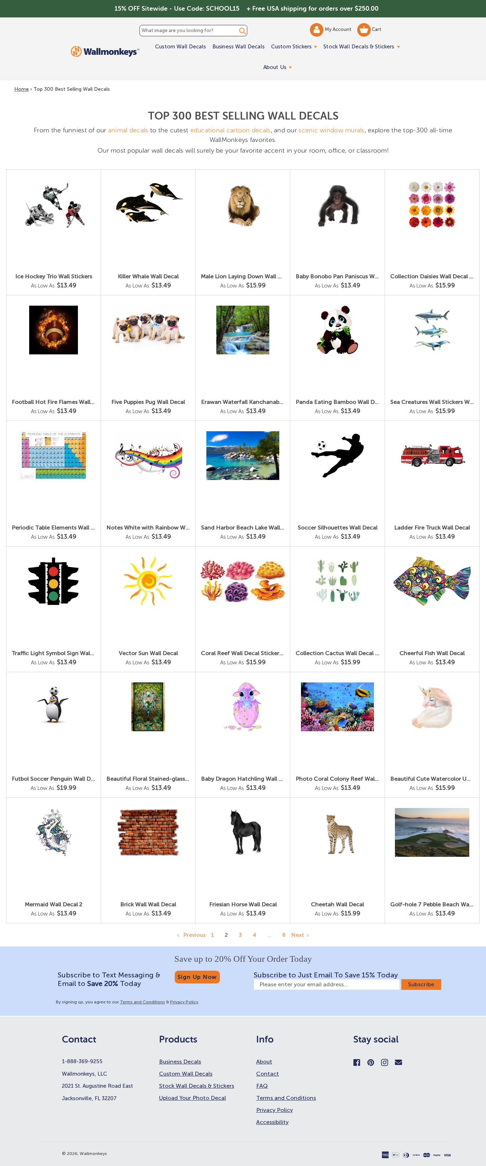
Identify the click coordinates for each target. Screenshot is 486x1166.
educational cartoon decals (230, 130)
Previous (194, 935)
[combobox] (193, 30)
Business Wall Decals (238, 46)
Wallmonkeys (93, 1153)
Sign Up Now (197, 977)
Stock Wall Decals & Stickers (363, 46)
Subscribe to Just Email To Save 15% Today (326, 975)
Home (21, 89)
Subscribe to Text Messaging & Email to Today (109, 979)
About (264, 1061)
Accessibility (272, 1122)
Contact (267, 1073)
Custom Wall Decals (180, 46)
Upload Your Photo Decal (192, 1097)
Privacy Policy (184, 1001)
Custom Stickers (295, 46)
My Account (339, 29)
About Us (279, 67)
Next (297, 935)
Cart (376, 29)
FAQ (262, 1085)
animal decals (128, 130)
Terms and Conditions (142, 1001)
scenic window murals (331, 130)
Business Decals (180, 1061)
